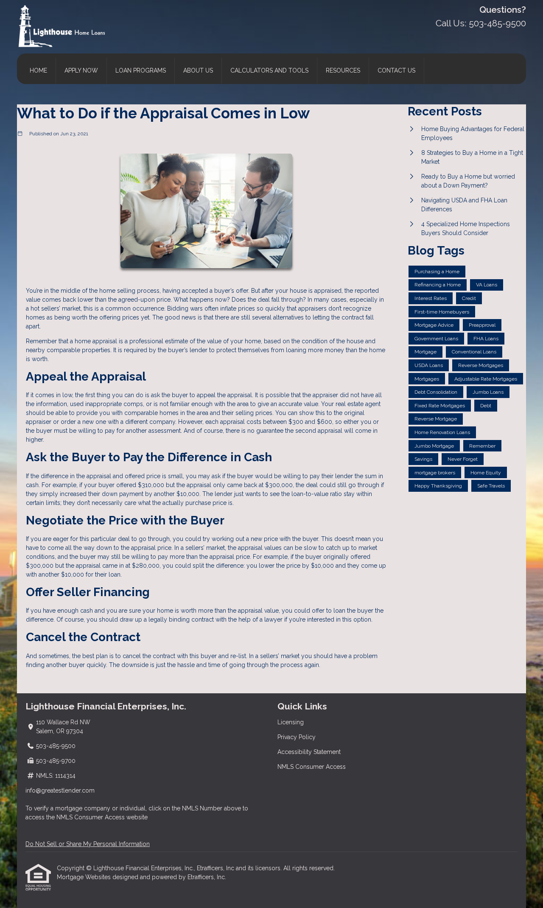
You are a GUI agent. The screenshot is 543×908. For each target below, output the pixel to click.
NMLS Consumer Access (311, 766)
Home (38, 70)
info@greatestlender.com (60, 790)
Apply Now (81, 70)
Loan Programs (140, 70)
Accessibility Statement (309, 751)
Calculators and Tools (269, 70)
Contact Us (396, 70)
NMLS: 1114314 (56, 775)
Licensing (290, 722)
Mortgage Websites (84, 877)
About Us (198, 70)
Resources (343, 70)
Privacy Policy (296, 737)
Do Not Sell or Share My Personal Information (87, 844)
